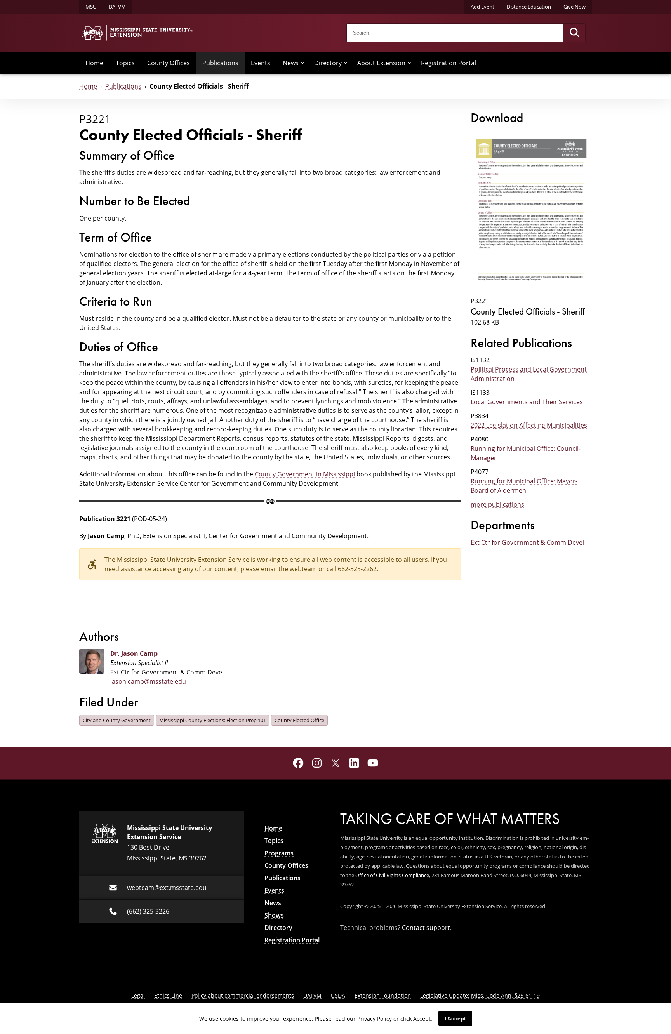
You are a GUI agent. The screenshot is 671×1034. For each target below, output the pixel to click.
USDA (338, 995)
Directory (328, 63)
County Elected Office (299, 720)
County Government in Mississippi (305, 474)
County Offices (168, 63)
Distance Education (529, 6)
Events (260, 63)
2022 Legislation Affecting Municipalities (529, 425)
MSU (90, 6)
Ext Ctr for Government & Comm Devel (527, 542)
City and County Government (117, 720)
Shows (274, 915)
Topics (125, 63)
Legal (138, 995)
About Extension (381, 63)
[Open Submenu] (302, 63)
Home (94, 63)
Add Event (482, 6)
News (291, 63)
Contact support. (427, 927)
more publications (497, 504)
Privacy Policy (374, 1018)
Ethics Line (168, 995)
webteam (303, 569)
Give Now (574, 6)
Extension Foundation (383, 995)
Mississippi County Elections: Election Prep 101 (212, 720)
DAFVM (117, 6)
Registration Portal (448, 63)
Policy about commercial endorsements (242, 995)
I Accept (455, 1018)
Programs (279, 853)
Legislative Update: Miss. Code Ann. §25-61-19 (480, 995)
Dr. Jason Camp (134, 653)
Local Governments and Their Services (527, 402)
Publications (220, 63)
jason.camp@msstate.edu (148, 681)
